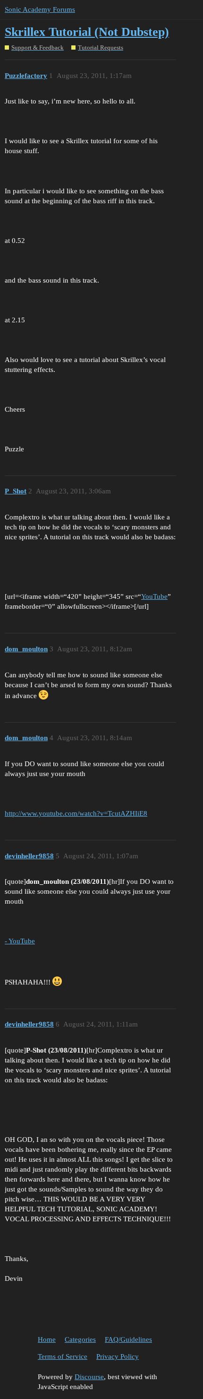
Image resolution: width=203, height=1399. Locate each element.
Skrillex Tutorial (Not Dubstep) (87, 32)
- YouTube (20, 941)
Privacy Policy (117, 1356)
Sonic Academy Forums (40, 9)
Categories (80, 1339)
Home (47, 1339)
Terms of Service (62, 1356)
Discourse (89, 1377)
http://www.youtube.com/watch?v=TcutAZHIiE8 (76, 813)
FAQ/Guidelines (128, 1339)
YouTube (154, 596)
